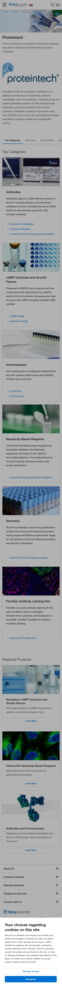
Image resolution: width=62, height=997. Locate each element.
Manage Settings (31, 971)
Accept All (31, 979)
